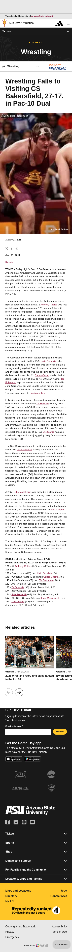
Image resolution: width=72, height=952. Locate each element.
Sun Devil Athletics (21, 23)
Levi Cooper (57, 509)
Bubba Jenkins (37, 393)
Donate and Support (18, 860)
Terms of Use (59, 931)
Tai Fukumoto (46, 580)
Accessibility (59, 926)
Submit (60, 731)
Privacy (20, 931)
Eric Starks (48, 431)
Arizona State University (43, 16)
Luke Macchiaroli (22, 492)
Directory (20, 896)
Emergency (20, 937)
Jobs (63, 890)
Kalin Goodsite (48, 361)
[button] (19, 692)
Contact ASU (58, 896)
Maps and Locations (20, 890)
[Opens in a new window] (36, 910)
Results (9, 262)
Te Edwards (43, 403)
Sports (9, 842)
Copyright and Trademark (20, 926)
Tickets (10, 833)
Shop (8, 851)
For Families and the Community (26, 869)
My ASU (20, 901)
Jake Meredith (24, 449)
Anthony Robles (49, 304)
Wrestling (9, 672)
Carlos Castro (42, 375)
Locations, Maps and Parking (23, 878)
